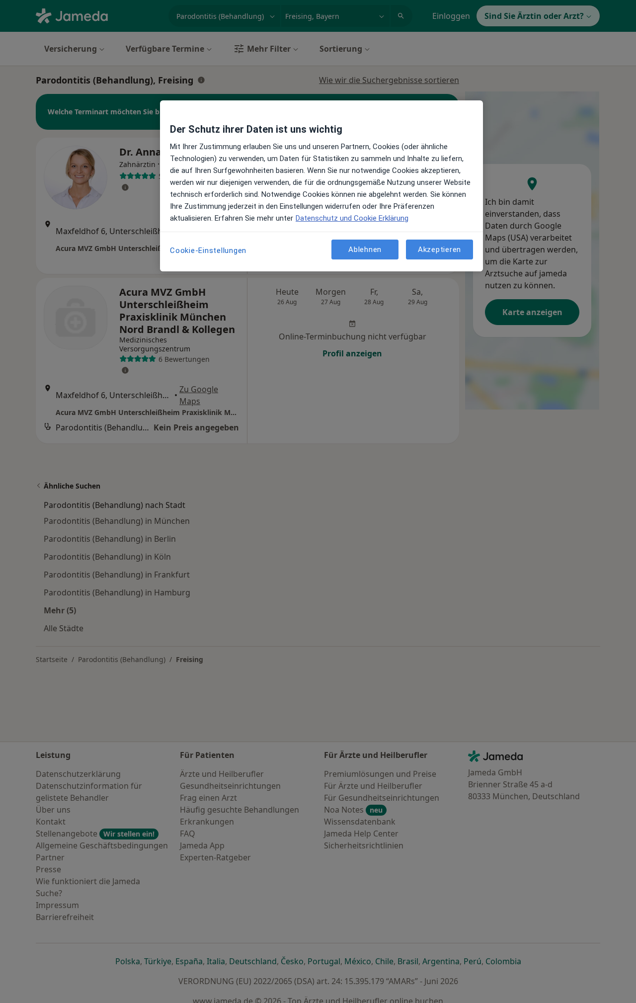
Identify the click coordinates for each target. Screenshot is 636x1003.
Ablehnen (365, 249)
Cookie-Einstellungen (208, 250)
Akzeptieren (439, 249)
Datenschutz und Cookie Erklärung (352, 218)
